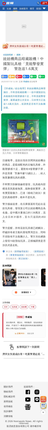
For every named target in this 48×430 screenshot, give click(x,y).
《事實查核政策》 (17, 255)
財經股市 (23, 8)
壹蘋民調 (40, 8)
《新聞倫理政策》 (21, 251)
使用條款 (8, 406)
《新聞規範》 (39, 251)
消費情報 (8, 416)
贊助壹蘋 (10, 78)
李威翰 (26, 81)
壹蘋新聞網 (8, 54)
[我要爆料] (43, 399)
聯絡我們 (8, 391)
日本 (6, 307)
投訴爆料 (8, 411)
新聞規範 (8, 401)
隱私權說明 (8, 396)
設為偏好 (3, 78)
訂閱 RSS (20, 333)
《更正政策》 (23, 258)
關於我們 (8, 386)
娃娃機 (24, 307)
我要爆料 (18, 78)
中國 (32, 307)
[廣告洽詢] (43, 405)
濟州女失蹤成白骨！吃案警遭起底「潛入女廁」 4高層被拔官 (27, 46)
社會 (9, 8)
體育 (32, 8)
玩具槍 (14, 307)
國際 (15, 8)
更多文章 (30, 333)
